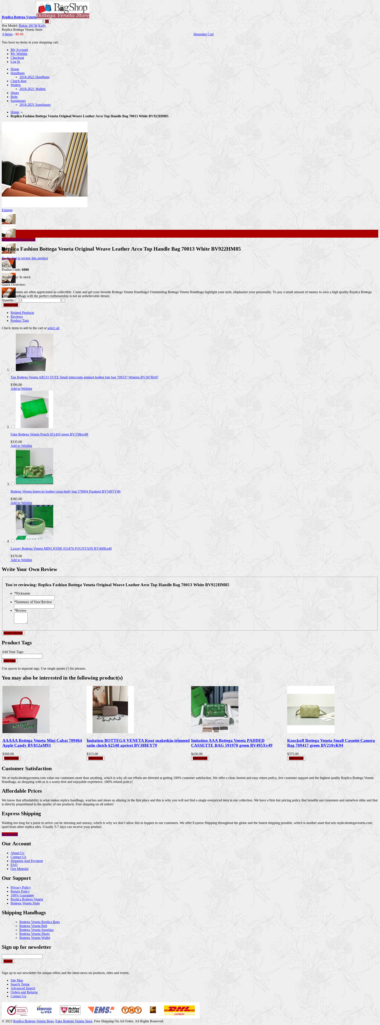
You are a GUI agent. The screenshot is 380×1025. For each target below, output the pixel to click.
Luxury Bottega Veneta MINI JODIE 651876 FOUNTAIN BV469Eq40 (61, 548)
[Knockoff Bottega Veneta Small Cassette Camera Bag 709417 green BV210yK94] (310, 732)
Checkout (17, 58)
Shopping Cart (203, 34)
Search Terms (20, 984)
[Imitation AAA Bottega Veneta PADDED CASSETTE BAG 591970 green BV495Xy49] (214, 732)
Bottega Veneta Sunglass (36, 930)
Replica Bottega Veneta (27, 899)
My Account (19, 50)
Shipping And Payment (27, 861)
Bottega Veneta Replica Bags (39, 922)
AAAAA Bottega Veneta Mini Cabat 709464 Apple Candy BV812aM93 (42, 743)
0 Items (7, 34)
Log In (15, 61)
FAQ (14, 865)
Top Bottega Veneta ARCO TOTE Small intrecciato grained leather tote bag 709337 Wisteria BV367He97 (85, 377)
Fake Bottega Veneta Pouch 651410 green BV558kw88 (49, 434)
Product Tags (20, 320)
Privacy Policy (21, 887)
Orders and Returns (24, 992)
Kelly (42, 25)
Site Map (17, 980)
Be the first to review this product (25, 258)
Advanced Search (23, 988)
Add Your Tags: (13, 652)
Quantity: (8, 300)
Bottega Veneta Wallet (34, 938)
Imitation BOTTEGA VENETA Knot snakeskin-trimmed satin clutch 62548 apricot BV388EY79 (138, 743)
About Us (17, 853)
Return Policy (20, 891)
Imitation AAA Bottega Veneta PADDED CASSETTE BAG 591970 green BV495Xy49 (231, 743)
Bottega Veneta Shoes (34, 934)
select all (53, 328)
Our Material (19, 869)
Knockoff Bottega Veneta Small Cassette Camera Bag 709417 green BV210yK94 (331, 743)
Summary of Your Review (33, 602)
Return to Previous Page (18, 239)
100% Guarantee (22, 895)
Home (15, 112)
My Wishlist (19, 54)
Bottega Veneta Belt (33, 926)
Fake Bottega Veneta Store (73, 1021)
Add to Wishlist (21, 388)
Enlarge (7, 210)
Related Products (22, 313)
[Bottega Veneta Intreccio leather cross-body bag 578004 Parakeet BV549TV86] (34, 484)
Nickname (22, 593)
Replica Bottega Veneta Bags (33, 1021)
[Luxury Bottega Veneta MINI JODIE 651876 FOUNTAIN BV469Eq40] (34, 541)
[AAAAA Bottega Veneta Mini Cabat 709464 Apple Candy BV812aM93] (26, 732)
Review (20, 610)
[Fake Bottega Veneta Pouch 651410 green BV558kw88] (34, 427)
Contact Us (18, 857)
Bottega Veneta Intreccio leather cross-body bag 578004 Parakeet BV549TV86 (66, 491)
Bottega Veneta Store (25, 903)
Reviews (17, 316)
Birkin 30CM (28, 25)
